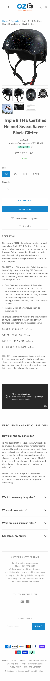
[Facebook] (27, 601)
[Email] (22, 601)
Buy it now (25, 209)
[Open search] (8, 7)
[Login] (40, 7)
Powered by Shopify (37, 671)
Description (9, 236)
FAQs (23, 664)
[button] (25, 153)
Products (15, 21)
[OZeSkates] (25, 7)
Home (5, 21)
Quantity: (6, 182)
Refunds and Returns (37, 660)
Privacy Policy (15, 667)
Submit (38, 626)
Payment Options (35, 664)
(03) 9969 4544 (28, 566)
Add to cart (25, 201)
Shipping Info (12, 664)
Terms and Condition (32, 667)
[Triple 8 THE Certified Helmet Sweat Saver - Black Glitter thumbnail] (7, 94)
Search (5, 660)
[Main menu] (3, 7)
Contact (22, 660)
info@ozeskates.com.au (28, 563)
